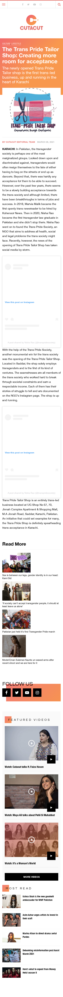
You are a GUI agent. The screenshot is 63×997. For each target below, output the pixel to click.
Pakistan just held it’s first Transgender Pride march (28, 631)
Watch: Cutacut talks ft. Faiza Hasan (24, 766)
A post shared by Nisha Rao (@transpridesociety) (31, 342)
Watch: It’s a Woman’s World (20, 863)
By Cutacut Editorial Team (18, 142)
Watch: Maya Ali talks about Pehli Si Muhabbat (30, 815)
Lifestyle (16, 43)
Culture (6, 43)
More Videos (31, 876)
